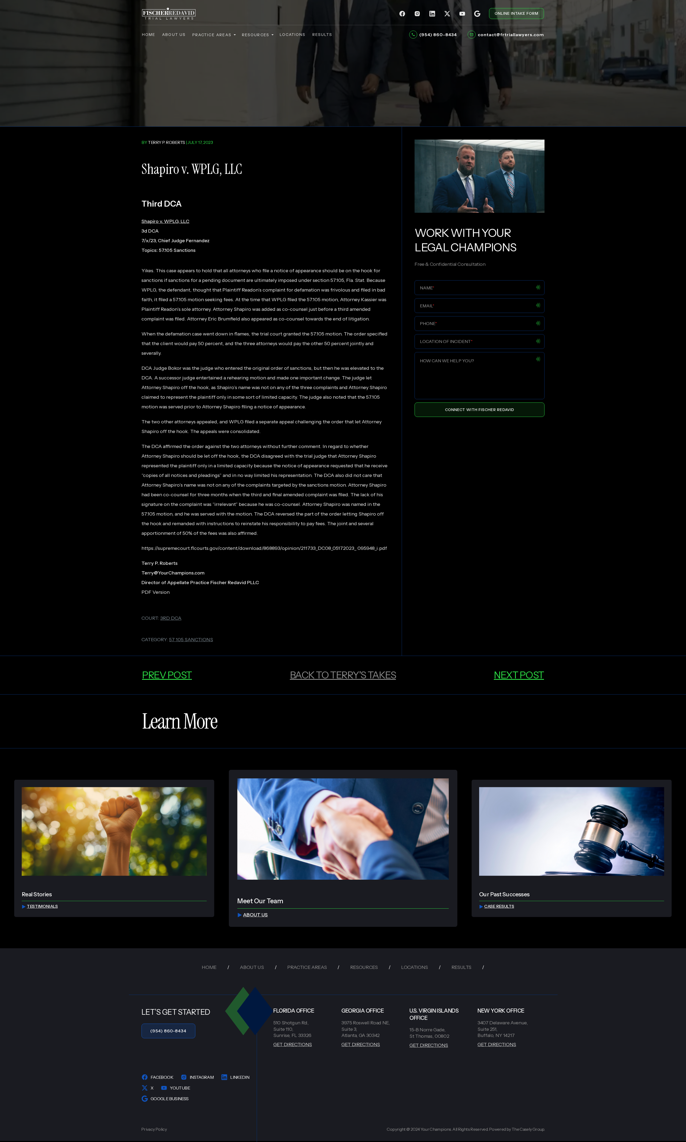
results (322, 34)
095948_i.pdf (372, 548)
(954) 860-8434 (168, 1030)
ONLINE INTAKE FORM (516, 13)
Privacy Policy (154, 1129)
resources (255, 34)
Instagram (202, 1077)
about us (174, 34)
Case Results (499, 906)
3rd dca (170, 618)
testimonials (42, 906)
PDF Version (155, 592)
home (148, 34)
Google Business (169, 1098)
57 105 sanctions (191, 640)
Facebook (162, 1077)
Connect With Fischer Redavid (479, 409)
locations (293, 34)
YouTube (180, 1088)
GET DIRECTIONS (292, 1044)
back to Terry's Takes (343, 675)
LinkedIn (239, 1077)
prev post (167, 675)
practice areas (212, 34)
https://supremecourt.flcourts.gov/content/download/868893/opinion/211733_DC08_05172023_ (248, 548)
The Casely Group (528, 1129)
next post (519, 675)
